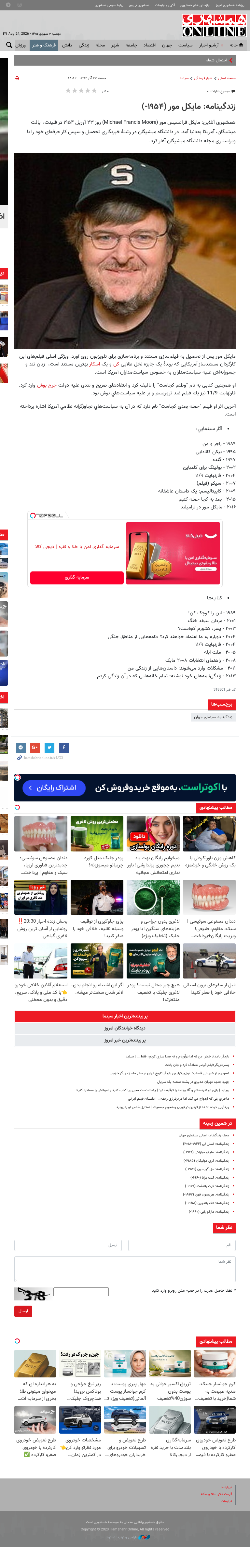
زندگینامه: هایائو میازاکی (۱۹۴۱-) (206, 1152)
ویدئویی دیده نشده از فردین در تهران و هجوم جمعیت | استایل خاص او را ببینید (172, 1107)
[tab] (125, 1016)
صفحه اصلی (227, 78)
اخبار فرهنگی (203, 78)
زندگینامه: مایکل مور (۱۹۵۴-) (189, 106)
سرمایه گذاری (77, 577)
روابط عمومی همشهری (109, 5)
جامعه (131, 45)
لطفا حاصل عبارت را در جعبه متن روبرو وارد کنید (194, 1290)
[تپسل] (33, 515)
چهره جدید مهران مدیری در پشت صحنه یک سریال (193, 1082)
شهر (115, 45)
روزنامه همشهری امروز (230, 5)
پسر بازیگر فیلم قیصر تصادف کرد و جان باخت (197, 1065)
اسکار (94, 364)
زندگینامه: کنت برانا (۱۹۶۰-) (209, 1178)
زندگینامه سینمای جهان (213, 717)
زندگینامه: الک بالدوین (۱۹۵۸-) (207, 1203)
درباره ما (226, 1487)
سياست (185, 45)
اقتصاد (150, 45)
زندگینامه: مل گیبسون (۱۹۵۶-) (207, 1169)
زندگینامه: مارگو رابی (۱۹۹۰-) (209, 1212)
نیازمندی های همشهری (195, 5)
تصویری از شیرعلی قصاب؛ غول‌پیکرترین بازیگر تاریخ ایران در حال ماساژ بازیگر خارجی (169, 1073)
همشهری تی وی (139, 5)
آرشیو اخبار (208, 45)
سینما (184, 78)
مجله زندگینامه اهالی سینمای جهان (204, 1135)
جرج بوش (47, 385)
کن (115, 364)
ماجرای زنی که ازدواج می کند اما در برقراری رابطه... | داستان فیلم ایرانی (178, 1099)
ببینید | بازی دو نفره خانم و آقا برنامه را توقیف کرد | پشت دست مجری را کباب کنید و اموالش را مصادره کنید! (152, 1090)
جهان (167, 45)
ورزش (20, 45)
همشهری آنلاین (211, 25)
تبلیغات (226, 1501)
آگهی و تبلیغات (165, 5)
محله (100, 45)
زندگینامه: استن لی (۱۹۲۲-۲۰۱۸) (206, 1144)
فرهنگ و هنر (44, 45)
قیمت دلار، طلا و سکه (216, 1494)
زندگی (84, 45)
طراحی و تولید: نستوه (122, 1537)
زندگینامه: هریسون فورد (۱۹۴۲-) (206, 1194)
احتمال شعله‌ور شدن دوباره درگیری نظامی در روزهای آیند (180, 60)
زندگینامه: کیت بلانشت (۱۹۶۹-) (207, 1186)
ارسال (23, 1311)
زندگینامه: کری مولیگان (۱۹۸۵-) (206, 1161)
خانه (234, 45)
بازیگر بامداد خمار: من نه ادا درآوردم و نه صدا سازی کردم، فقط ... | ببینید (177, 1056)
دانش (67, 45)
